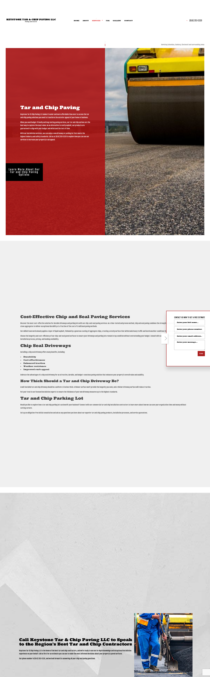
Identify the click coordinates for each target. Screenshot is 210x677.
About (86, 21)
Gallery (117, 21)
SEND (198, 354)
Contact (128, 21)
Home (76, 21)
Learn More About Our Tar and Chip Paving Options (24, 172)
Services (96, 21)
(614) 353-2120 (195, 20)
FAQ (107, 21)
